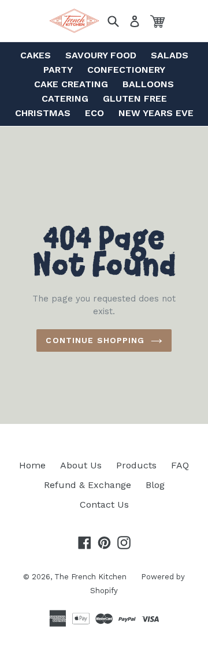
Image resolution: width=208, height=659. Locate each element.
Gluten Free (135, 98)
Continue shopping (95, 340)
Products (136, 465)
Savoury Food (100, 55)
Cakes (35, 55)
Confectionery (126, 69)
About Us (81, 465)
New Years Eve (156, 112)
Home (32, 465)
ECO (94, 112)
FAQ (180, 465)
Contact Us (104, 504)
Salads (169, 55)
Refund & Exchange (87, 484)
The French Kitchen (90, 576)
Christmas (42, 112)
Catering (65, 98)
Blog (155, 484)
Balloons (148, 84)
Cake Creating (71, 84)
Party (58, 69)
